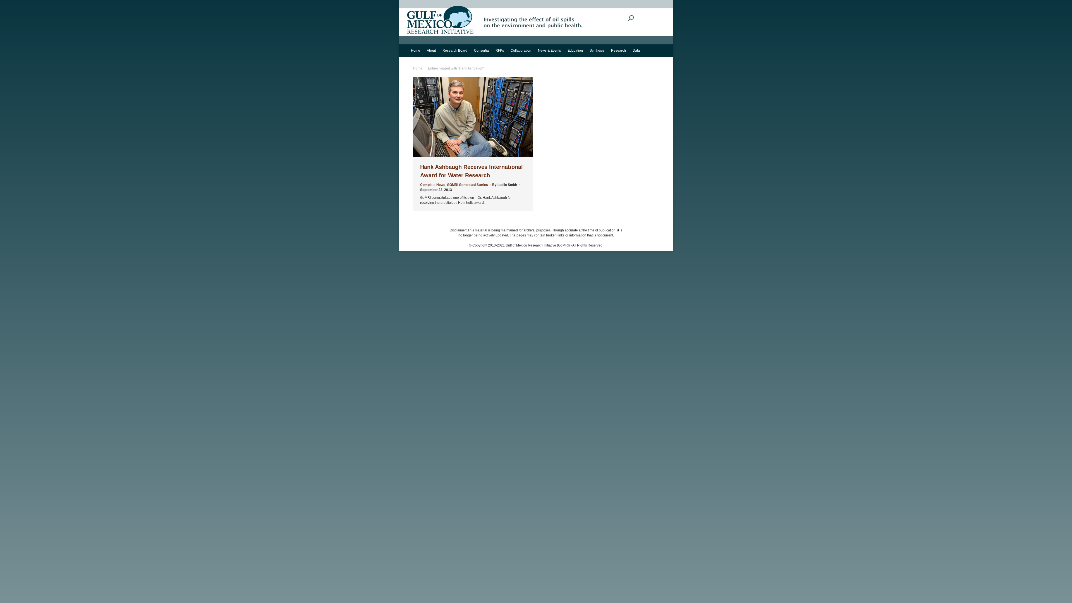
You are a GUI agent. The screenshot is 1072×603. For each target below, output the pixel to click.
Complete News (432, 185)
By (504, 185)
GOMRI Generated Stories (467, 185)
